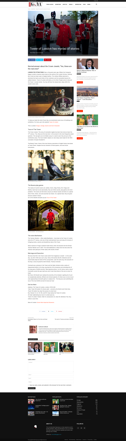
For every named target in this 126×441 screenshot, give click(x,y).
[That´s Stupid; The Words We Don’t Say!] (66, 347)
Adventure (46, 351)
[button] (96, 4)
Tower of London (53, 122)
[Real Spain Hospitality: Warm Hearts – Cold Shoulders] (87, 91)
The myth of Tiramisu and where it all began (64, 319)
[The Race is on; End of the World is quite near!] (51, 347)
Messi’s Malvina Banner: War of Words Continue (86, 71)
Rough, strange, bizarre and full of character (48, 125)
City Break (33, 9)
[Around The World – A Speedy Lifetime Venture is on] (55, 413)
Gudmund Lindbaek (43, 326)
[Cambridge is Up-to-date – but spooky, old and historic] (31, 413)
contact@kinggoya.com (56, 434)
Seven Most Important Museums (45, 302)
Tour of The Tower (52, 197)
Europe (61, 351)
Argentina (30, 351)
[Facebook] (94, 1)
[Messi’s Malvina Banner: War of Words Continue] (35, 347)
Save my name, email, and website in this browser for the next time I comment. (51, 385)
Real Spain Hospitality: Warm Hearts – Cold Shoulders (85, 98)
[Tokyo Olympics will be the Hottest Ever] (31, 401)
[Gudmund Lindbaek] (33, 330)
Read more (80, 82)
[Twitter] (97, 1)
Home (29, 9)
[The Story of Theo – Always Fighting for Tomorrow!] (55, 407)
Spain (78, 101)
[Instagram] (96, 1)
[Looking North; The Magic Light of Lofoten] (31, 407)
